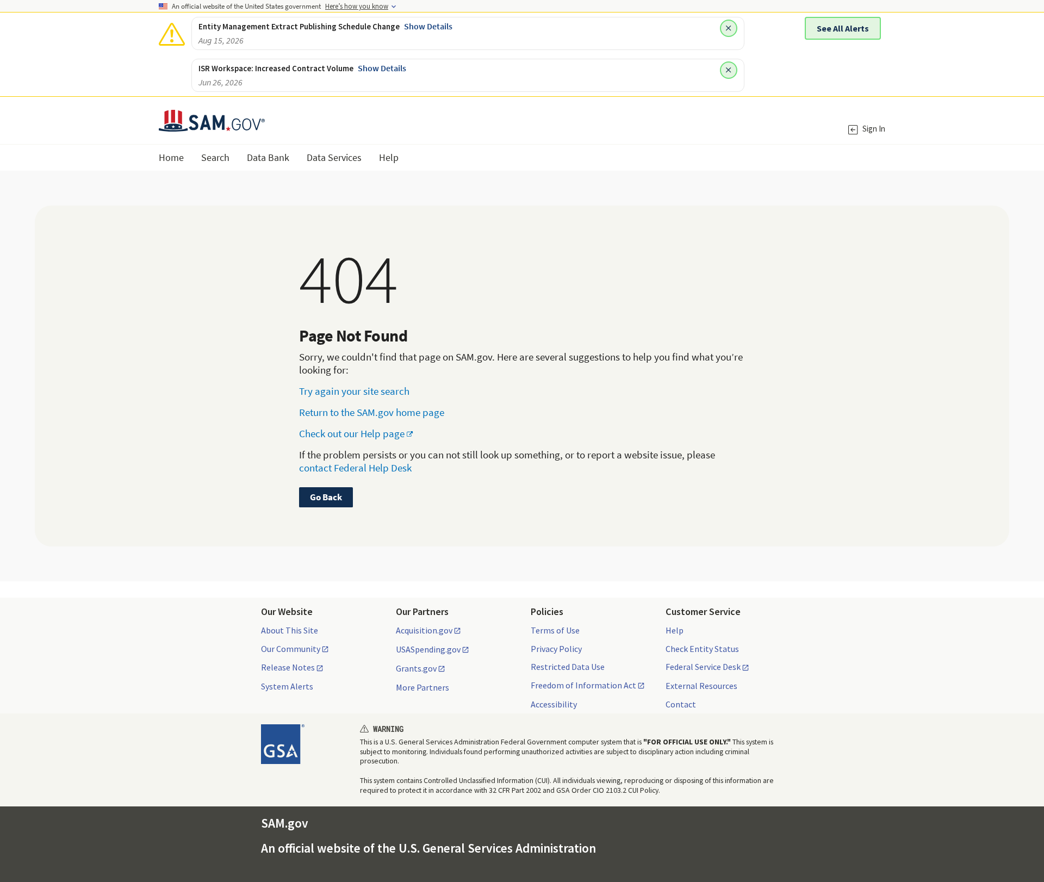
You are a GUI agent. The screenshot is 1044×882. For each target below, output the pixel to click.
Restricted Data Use (568, 666)
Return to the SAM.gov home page (371, 412)
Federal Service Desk (703, 667)
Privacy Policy (556, 648)
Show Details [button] (428, 26)
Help (674, 630)
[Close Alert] (728, 28)
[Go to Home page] (212, 124)
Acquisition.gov (424, 631)
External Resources (701, 685)
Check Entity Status (702, 648)
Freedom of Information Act (583, 686)
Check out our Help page (352, 433)
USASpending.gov (428, 650)
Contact (681, 704)
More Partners (422, 687)
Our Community (290, 649)
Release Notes (288, 668)
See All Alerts (843, 28)
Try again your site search (354, 390)
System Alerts (287, 686)
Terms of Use (555, 630)
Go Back (326, 497)
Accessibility (554, 704)
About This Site (289, 630)
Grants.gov (416, 669)
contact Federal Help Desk (355, 467)
